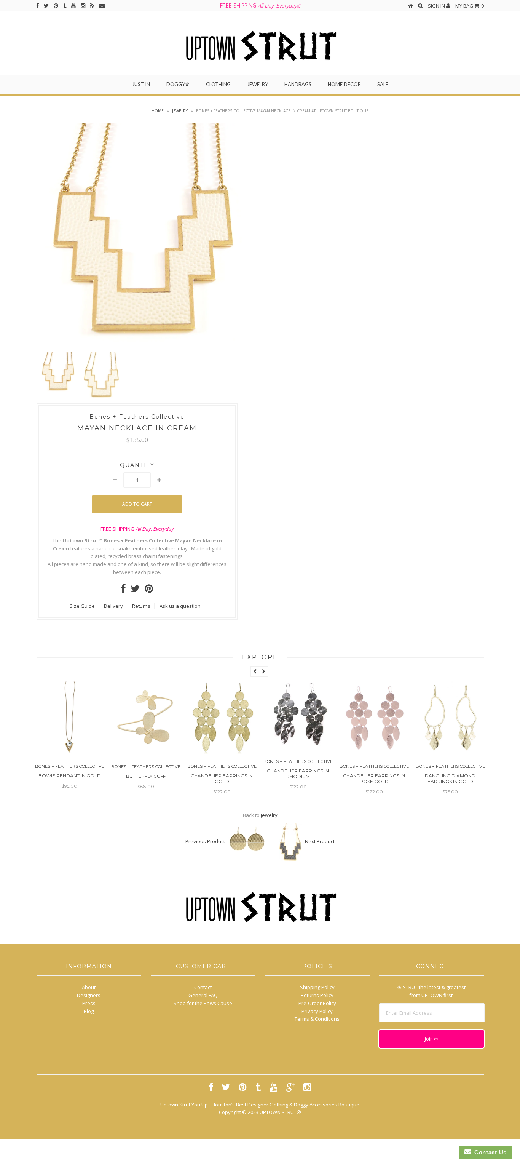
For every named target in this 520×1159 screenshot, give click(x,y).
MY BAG (469, 5)
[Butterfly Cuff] (71, 752)
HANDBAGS (297, 84)
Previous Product (205, 841)
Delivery (113, 606)
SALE (382, 84)
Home (158, 111)
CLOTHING (218, 84)
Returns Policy (317, 995)
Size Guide (82, 606)
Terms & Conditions (317, 1018)
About (89, 987)
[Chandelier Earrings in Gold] (148, 751)
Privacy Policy (317, 1011)
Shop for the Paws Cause (203, 1003)
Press (89, 1003)
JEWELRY (257, 84)
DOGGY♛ (178, 84)
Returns (141, 606)
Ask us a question (180, 606)
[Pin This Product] (149, 590)
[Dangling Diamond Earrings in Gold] (376, 751)
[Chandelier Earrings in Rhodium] (224, 746)
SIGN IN (437, 5)
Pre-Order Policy (317, 1003)
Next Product (320, 841)
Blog (89, 1011)
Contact (203, 987)
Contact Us (489, 1152)
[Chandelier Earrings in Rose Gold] (300, 751)
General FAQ (203, 995)
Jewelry (180, 111)
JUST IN (141, 84)
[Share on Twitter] (135, 590)
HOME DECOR (344, 84)
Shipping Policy (317, 987)
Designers (88, 995)
